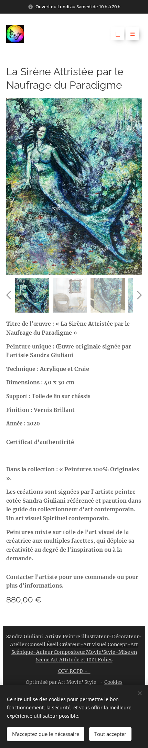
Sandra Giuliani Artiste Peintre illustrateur (57, 636)
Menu (132, 33)
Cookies (113, 682)
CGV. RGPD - (74, 671)
